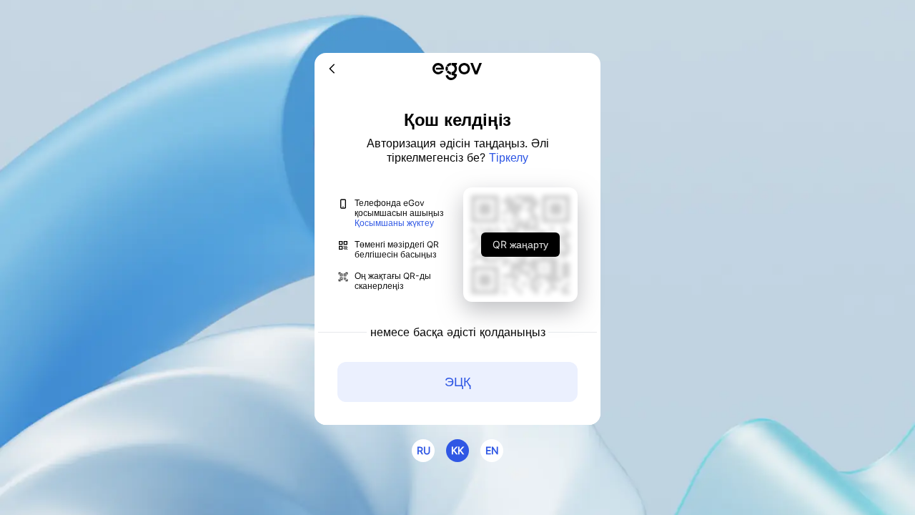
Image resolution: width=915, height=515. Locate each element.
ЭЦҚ (457, 381)
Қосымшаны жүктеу (394, 223)
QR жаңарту (520, 244)
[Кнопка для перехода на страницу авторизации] (457, 72)
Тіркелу (508, 157)
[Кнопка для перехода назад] (332, 69)
